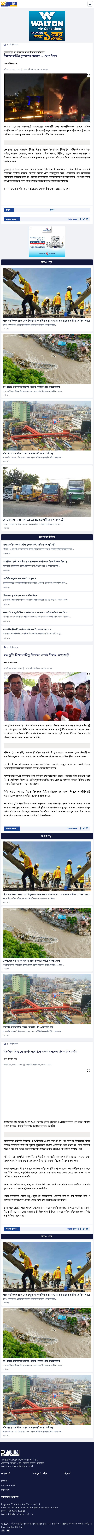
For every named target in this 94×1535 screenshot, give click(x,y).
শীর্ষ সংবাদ (14, 44)
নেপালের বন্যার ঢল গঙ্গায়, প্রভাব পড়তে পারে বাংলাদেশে (31, 387)
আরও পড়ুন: (47, 262)
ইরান (52, 210)
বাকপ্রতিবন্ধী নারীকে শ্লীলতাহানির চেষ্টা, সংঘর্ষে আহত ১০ (27, 629)
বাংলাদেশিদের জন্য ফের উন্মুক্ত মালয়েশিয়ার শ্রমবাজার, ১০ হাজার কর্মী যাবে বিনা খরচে (46, 321)
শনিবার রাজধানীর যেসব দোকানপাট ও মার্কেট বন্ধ (28, 453)
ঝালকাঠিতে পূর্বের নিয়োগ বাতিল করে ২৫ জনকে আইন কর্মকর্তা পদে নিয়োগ (36, 612)
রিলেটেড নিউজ (47, 537)
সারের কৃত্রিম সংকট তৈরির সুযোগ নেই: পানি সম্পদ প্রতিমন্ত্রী (29, 545)
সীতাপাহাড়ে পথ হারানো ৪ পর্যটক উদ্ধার (20, 595)
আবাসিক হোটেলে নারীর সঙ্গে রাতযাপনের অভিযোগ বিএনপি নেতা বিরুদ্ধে (35, 561)
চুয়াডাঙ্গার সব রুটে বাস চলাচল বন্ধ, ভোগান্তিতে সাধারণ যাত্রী (33, 520)
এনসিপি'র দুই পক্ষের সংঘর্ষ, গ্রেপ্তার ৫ (19, 578)
